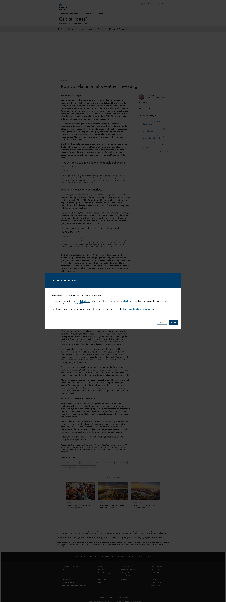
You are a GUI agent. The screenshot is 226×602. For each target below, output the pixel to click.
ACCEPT (173, 322)
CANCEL (161, 322)
